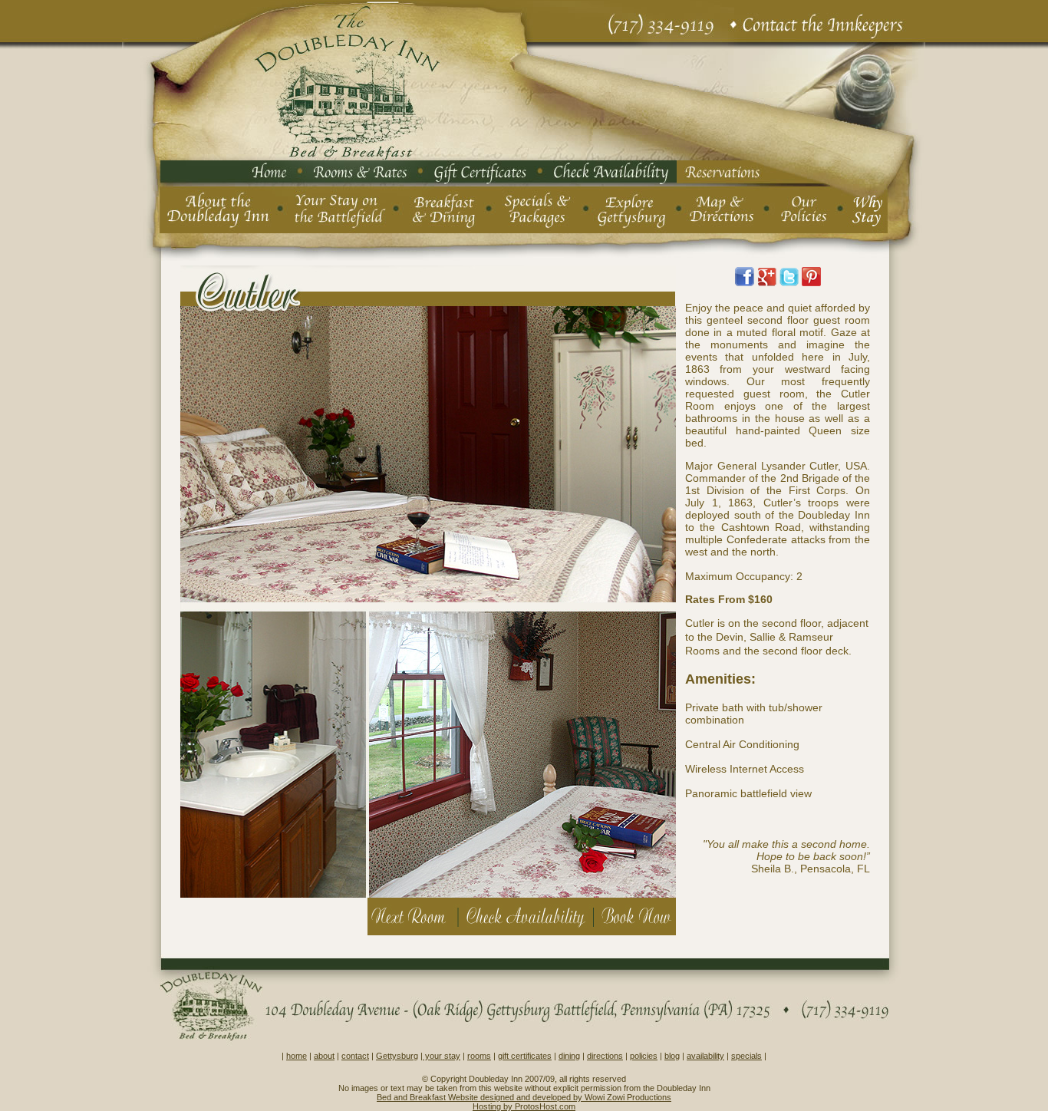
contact (355, 1055)
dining (569, 1055)
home (296, 1055)
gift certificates (525, 1055)
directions (605, 1055)
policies (643, 1055)
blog (672, 1055)
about (324, 1055)
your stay (441, 1055)
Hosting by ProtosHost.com (524, 1106)
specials (746, 1055)
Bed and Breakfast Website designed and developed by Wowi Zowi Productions (524, 1097)
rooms (479, 1055)
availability (705, 1055)
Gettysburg (397, 1055)
